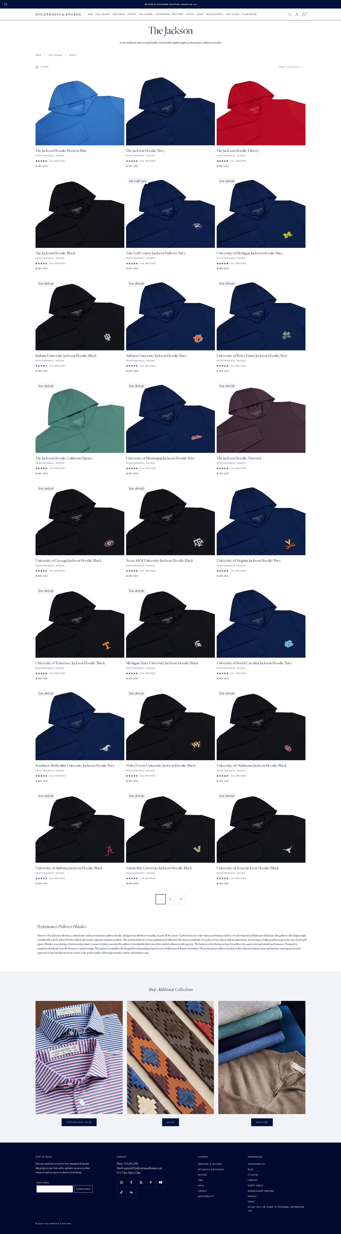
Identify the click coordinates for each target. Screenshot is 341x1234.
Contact (202, 1191)
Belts (170, 1122)
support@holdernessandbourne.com (143, 1168)
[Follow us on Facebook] (131, 1182)
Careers (253, 1180)
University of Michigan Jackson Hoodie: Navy (250, 253)
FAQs (200, 1180)
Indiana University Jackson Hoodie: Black (66, 356)
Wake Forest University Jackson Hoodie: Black (161, 765)
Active (190, 14)
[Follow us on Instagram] (121, 1182)
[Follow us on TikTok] (121, 1192)
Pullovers (146, 14)
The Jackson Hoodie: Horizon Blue (61, 151)
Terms (251, 1201)
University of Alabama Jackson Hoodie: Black (69, 868)
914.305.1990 (131, 1164)
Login (201, 1185)
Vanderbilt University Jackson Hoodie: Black (159, 868)
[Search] (290, 14)
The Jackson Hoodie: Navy (145, 151)
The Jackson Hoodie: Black (55, 253)
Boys (200, 14)
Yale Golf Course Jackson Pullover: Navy (156, 253)
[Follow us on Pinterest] (151, 1182)
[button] (291, 67)
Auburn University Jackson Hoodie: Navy (156, 356)
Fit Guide (253, 1174)
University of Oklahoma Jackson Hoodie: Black (252, 765)
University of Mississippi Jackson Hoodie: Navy (160, 458)
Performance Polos (79, 1122)
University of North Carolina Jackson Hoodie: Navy (254, 663)
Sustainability (256, 1164)
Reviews (202, 1174)
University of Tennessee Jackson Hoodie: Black (70, 663)
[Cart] (303, 14)
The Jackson (55, 55)
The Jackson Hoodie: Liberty (238, 151)
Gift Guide (232, 14)
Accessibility (206, 1196)
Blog (250, 1169)
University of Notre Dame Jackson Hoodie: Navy (252, 356)
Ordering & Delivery (210, 1164)
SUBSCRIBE (83, 1188)
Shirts (132, 14)
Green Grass (255, 1185)
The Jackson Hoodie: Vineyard (239, 458)
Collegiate (103, 14)
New (90, 14)
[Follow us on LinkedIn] (131, 1192)
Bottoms (178, 14)
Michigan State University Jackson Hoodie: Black (162, 663)
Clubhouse (249, 14)
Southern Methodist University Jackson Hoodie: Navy (75, 765)
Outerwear (163, 14)
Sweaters (262, 1122)
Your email (43, 1182)
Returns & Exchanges (211, 1169)
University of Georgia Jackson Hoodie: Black (69, 560)
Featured (119, 14)
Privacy (252, 1196)
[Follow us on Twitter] (141, 1182)
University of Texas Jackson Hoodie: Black (248, 868)
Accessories (215, 14)
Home (38, 55)
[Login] (296, 14)
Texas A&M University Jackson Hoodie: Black (159, 560)
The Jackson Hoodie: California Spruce (64, 458)
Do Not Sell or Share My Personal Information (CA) (276, 1209)
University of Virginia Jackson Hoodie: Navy (249, 560)
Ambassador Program (261, 1191)
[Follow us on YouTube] (161, 1182)
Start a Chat (134, 1172)
